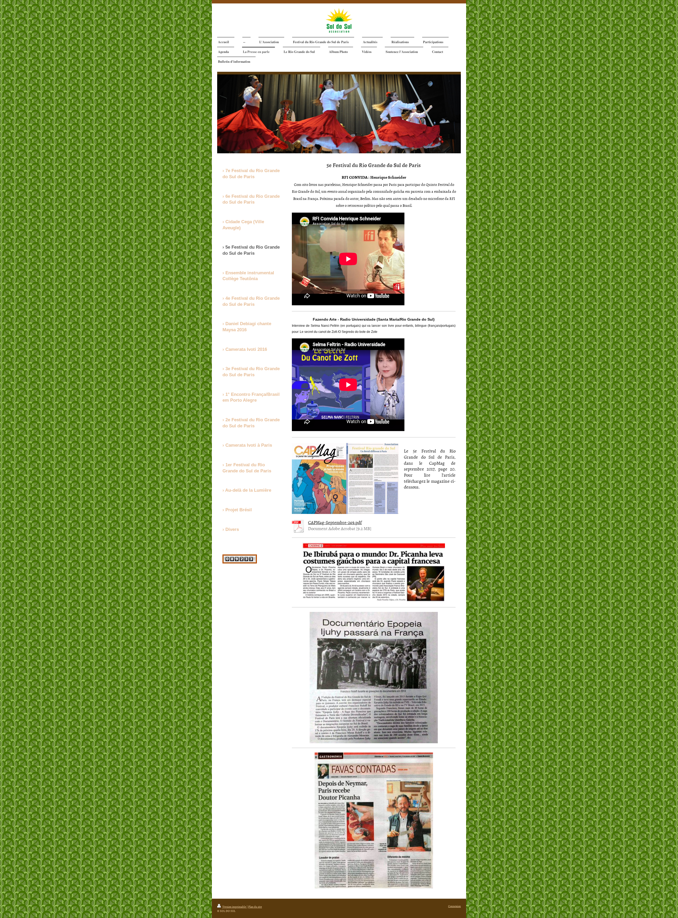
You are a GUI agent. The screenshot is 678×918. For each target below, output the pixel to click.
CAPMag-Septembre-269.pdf (335, 522)
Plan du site (255, 906)
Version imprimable (234, 906)
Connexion (454, 906)
